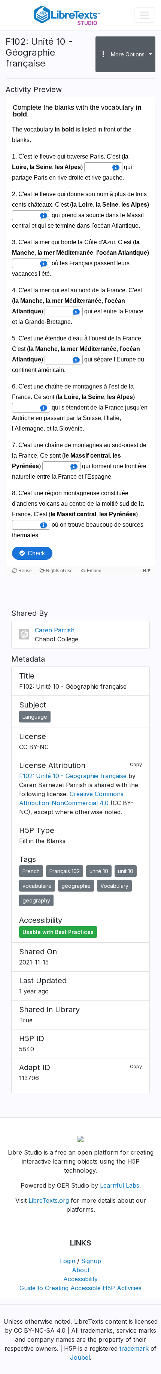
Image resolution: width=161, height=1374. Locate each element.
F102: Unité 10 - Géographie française (73, 776)
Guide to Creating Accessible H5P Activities (80, 1288)
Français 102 (64, 871)
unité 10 (98, 871)
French (31, 871)
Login (67, 1261)
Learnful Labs (119, 1185)
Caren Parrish (55, 630)
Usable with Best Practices (58, 932)
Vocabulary (114, 886)
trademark (134, 1348)
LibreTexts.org (48, 1200)
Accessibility (80, 1279)
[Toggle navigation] (144, 15)
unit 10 (125, 871)
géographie (76, 886)
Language (34, 716)
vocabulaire (37, 886)
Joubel (80, 1357)
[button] (125, 54)
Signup (91, 1261)
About (80, 1270)
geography (36, 900)
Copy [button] (136, 764)
